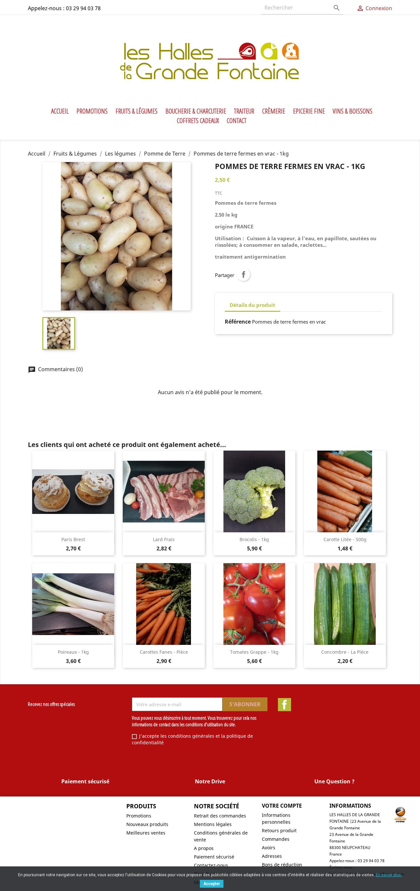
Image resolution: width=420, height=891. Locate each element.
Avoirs (268, 847)
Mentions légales (213, 824)
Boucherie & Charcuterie (195, 111)
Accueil (60, 111)
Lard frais (164, 539)
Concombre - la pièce (344, 652)
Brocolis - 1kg (254, 539)
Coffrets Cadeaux (198, 121)
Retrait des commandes (220, 816)
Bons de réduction (282, 864)
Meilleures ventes (145, 833)
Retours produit (279, 830)
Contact (236, 121)
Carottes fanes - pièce (164, 652)
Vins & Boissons (352, 111)
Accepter (211, 883)
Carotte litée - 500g (345, 539)
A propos (204, 848)
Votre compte (282, 805)
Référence (238, 321)
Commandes (275, 839)
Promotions (92, 111)
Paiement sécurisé (214, 857)
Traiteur (244, 111)
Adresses (272, 856)
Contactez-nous (211, 865)
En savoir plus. (389, 875)
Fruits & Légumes (137, 111)
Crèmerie (273, 111)
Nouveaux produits (147, 824)
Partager (243, 274)
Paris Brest (73, 539)
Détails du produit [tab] (252, 305)
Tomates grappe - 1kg (254, 652)
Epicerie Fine (309, 111)
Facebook (284, 704)
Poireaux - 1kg (73, 652)
